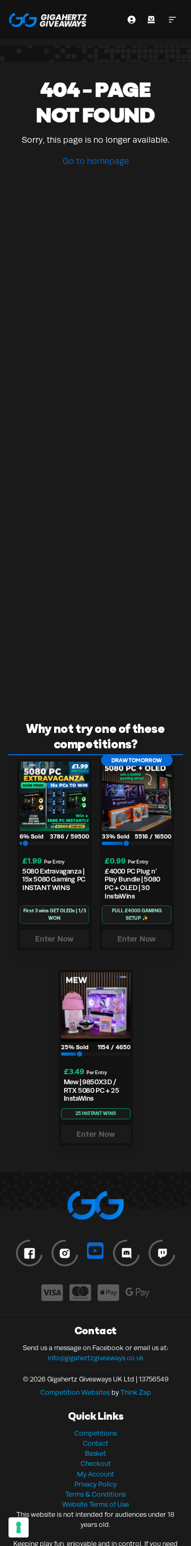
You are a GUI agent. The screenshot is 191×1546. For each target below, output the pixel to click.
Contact (95, 1443)
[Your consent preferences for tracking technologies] (18, 1527)
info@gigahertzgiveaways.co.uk (96, 1358)
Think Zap (135, 1392)
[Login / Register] (131, 19)
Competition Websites (75, 1392)
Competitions (95, 1433)
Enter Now (54, 939)
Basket (95, 1453)
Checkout (96, 1463)
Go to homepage (96, 161)
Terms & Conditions (95, 1494)
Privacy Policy (95, 1484)
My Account (95, 1474)
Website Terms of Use (95, 1504)
